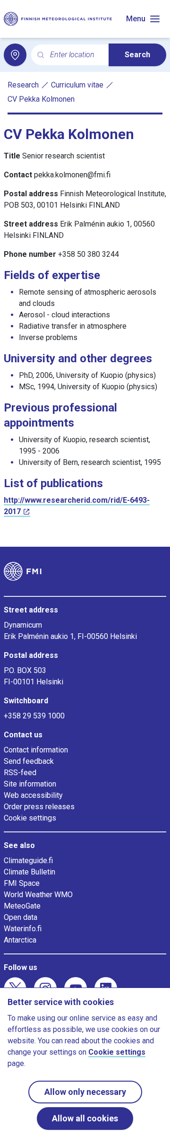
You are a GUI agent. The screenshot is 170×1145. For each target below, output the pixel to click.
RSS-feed (20, 772)
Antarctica (20, 939)
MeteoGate (22, 905)
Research (23, 84)
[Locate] (15, 55)
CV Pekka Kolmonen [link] (41, 99)
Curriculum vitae (77, 84)
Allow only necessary (85, 1092)
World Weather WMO (38, 894)
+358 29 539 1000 (34, 715)
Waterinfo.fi (23, 928)
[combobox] (75, 55)
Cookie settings (30, 817)
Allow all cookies (85, 1118)
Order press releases (39, 806)
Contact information (36, 749)
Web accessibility (33, 795)
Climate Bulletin (29, 871)
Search (137, 54)
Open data (20, 917)
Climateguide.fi (28, 860)
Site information (30, 783)
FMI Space (22, 883)
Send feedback (29, 761)
